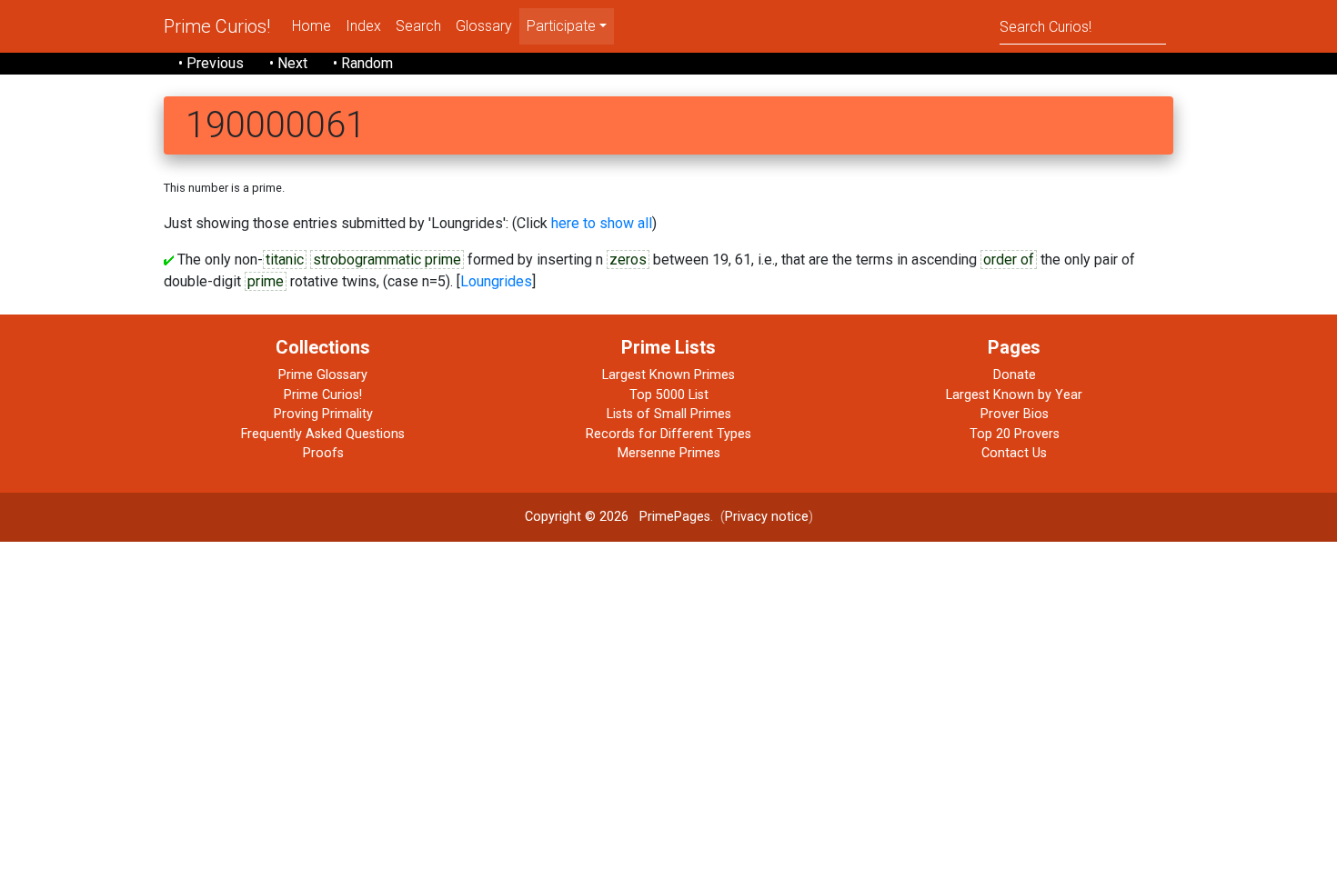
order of (1008, 259)
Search (418, 26)
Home (311, 26)
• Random (363, 63)
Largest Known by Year (1014, 395)
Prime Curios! (217, 26)
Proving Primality (323, 414)
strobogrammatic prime (387, 259)
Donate (1014, 375)
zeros (628, 259)
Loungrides (496, 281)
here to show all (601, 223)
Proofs (323, 453)
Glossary (484, 26)
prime (265, 281)
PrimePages (674, 516)
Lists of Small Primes (669, 414)
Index (363, 26)
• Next (288, 63)
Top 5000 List (669, 395)
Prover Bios (1014, 414)
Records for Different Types (668, 434)
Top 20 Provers (1015, 434)
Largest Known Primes (668, 375)
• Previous (211, 63)
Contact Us (1014, 453)
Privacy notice (767, 516)
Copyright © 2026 (576, 516)
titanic (285, 259)
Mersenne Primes (669, 453)
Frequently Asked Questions (323, 434)
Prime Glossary (322, 375)
